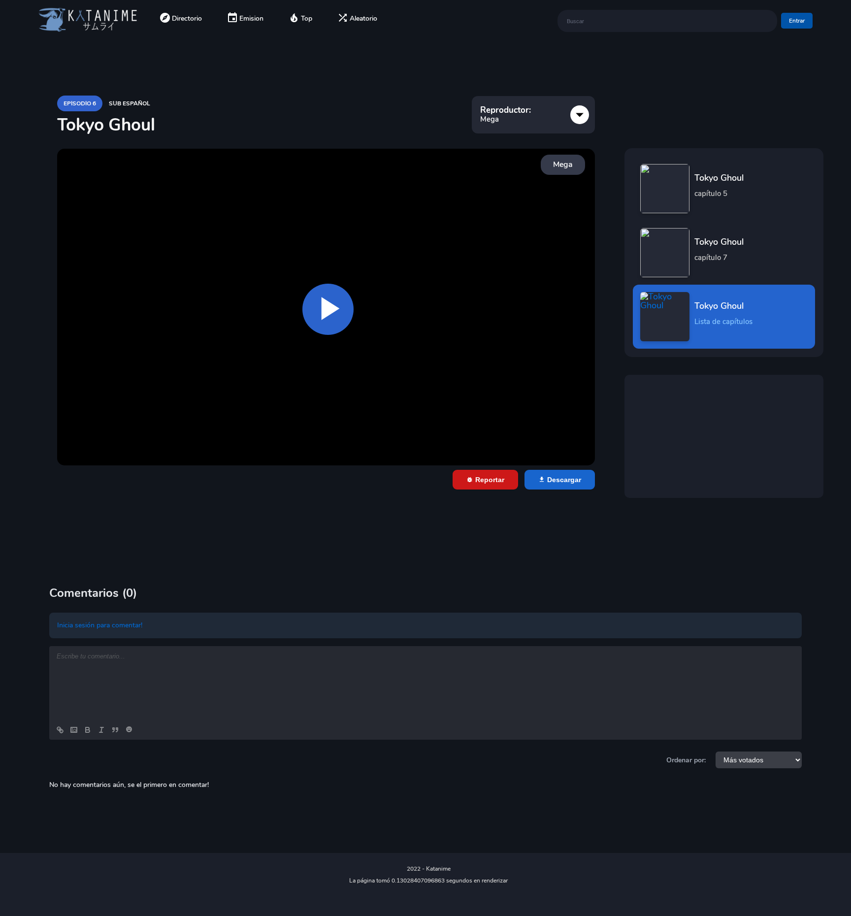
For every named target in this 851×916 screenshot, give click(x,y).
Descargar (563, 480)
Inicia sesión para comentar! (99, 625)
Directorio (187, 18)
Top (306, 18)
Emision (251, 18)
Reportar (488, 480)
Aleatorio (363, 18)
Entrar (797, 21)
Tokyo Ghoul (719, 185)
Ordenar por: (686, 760)
